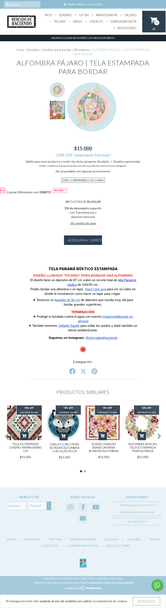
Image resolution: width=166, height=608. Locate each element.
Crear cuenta (76, 4)
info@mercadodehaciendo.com (137, 512)
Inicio (48, 15)
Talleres (59, 21)
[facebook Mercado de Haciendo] (83, 507)
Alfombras (81, 50)
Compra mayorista (123, 21)
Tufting (83, 15)
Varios (77, 21)
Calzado (130, 15)
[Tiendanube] (83, 589)
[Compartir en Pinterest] (94, 371)
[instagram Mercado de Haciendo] (70, 507)
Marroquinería (106, 15)
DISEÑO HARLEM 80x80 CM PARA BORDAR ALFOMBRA (104, 447)
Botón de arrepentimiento (119, 582)
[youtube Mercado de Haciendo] (96, 507)
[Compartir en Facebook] (72, 371)
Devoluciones (127, 28)
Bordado (65, 15)
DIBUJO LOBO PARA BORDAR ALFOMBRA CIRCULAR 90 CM (65, 447)
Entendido (146, 601)
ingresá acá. (96, 582)
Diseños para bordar (57, 50)
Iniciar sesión (94, 4)
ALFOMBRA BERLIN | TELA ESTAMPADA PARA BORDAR (142, 447)
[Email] (83, 518)
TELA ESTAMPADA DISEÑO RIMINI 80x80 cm (25, 447)
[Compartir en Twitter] (83, 371)
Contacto (96, 21)
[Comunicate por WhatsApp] (157, 585)
